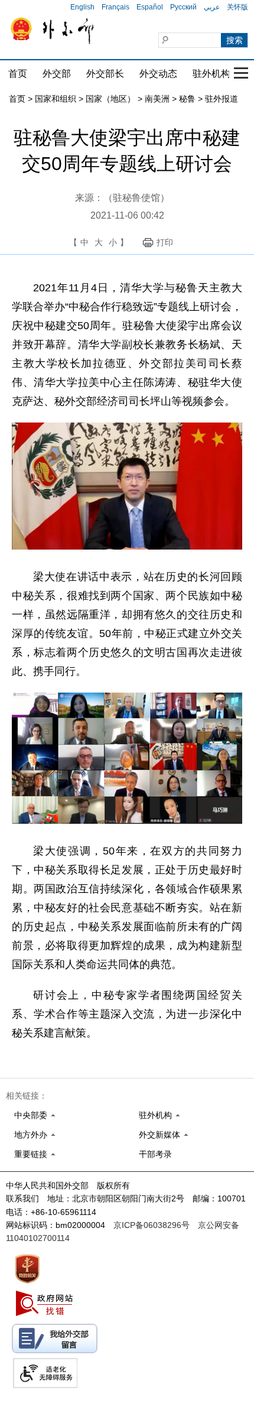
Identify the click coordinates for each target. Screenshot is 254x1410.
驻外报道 (221, 98)
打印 (165, 242)
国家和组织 (55, 98)
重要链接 (30, 1154)
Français (115, 7)
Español (149, 7)
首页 (17, 74)
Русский (183, 7)
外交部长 (105, 74)
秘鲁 (187, 98)
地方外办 (30, 1134)
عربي (212, 7)
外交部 (57, 74)
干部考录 (155, 1154)
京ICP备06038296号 (151, 1225)
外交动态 (158, 74)
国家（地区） (110, 98)
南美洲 (157, 98)
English (82, 7)
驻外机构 (211, 74)
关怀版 (237, 7)
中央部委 (30, 1115)
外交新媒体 (159, 1134)
